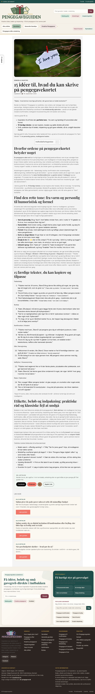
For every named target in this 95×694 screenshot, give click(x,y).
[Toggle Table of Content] (56, 142)
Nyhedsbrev (88, 29)
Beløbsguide (65, 16)
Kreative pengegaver (20, 601)
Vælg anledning (79, 593)
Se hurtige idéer (80, 587)
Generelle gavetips (47, 637)
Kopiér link (48, 484)
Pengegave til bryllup (65, 639)
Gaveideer (16, 26)
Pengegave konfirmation (63, 613)
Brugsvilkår (79, 648)
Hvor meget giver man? (62, 621)
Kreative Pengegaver (48, 26)
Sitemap (78, 642)
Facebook (21, 484)
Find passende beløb (62, 587)
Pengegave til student (65, 646)
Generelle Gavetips (31, 26)
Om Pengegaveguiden (83, 634)
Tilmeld (44, 596)
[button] (2, 60)
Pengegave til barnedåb (66, 649)
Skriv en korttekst (61, 593)
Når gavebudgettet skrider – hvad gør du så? (34, 547)
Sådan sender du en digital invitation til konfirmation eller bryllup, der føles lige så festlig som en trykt (45, 524)
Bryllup (43, 650)
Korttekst (31, 601)
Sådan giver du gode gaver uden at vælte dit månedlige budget (42, 502)
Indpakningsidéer (87, 16)
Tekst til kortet (78, 29)
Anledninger (75, 16)
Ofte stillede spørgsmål (83, 640)
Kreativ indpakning (77, 621)
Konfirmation (45, 647)
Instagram (5, 656)
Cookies (86, 691)
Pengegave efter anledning (11, 31)
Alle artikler (6, 26)
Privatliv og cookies (82, 645)
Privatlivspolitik (89, 1)
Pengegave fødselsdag (62, 617)
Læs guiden (23, 512)
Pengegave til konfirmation (63, 635)
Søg (90, 11)
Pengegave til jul (64, 652)
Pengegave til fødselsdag (63, 642)
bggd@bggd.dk (16, 677)
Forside (82, 1)
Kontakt (78, 637)
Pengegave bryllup (78, 613)
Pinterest (32, 484)
